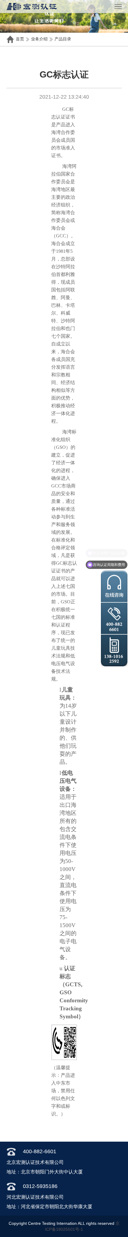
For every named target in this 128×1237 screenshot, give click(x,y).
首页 (20, 39)
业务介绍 (39, 39)
